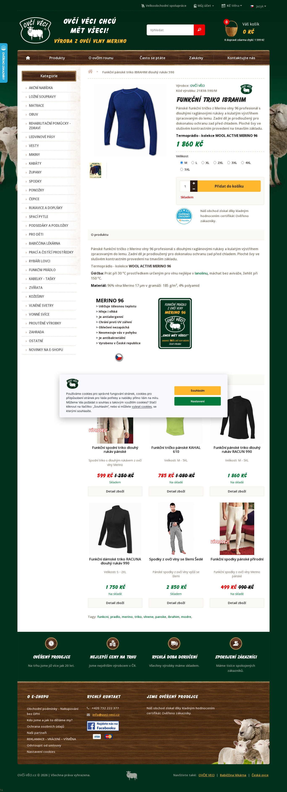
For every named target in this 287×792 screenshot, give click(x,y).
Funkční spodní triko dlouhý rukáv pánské (115, 449)
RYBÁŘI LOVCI (39, 261)
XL (207, 162)
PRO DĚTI (36, 234)
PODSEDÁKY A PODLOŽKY (48, 225)
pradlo (115, 617)
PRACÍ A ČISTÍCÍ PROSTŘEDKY (51, 252)
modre (186, 617)
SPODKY (35, 181)
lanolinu (201, 273)
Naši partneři (37, 733)
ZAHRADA (36, 332)
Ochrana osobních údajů (45, 726)
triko (138, 617)
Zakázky (196, 58)
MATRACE (36, 105)
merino (127, 617)
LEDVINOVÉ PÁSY (42, 137)
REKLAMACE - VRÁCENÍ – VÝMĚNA (51, 739)
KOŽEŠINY (36, 296)
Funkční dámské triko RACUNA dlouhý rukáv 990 (115, 561)
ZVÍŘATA (35, 287)
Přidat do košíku (229, 186)
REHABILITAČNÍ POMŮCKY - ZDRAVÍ (50, 125)
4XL (248, 162)
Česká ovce (260, 775)
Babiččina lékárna (233, 775)
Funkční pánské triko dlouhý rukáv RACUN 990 (237, 449)
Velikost (182, 156)
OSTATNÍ (36, 341)
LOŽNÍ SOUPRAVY (42, 96)
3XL (234, 162)
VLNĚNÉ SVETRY (41, 305)
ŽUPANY (35, 172)
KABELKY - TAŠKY (42, 278)
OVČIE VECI (207, 775)
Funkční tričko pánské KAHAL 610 (176, 449)
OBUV (33, 114)
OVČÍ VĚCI (197, 85)
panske (160, 617)
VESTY (34, 145)
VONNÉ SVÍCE (39, 314)
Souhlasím (198, 390)
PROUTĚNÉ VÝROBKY (45, 323)
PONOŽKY (36, 190)
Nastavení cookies (41, 751)
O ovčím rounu (101, 58)
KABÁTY (35, 163)
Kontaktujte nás (241, 58)
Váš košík (244, 28)
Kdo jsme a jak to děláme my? (49, 720)
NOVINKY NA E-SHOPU (46, 349)
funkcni (103, 617)
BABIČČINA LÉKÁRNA (44, 243)
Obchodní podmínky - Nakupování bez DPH (52, 711)
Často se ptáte (152, 58)
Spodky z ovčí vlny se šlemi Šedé (176, 559)
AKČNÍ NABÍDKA (41, 87)
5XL (187, 169)
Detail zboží (115, 491)
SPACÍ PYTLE (38, 216)
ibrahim (173, 617)
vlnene (149, 617)
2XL (220, 162)
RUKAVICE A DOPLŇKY (46, 207)
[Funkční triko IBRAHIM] (96, 170)
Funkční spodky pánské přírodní (237, 559)
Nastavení (197, 401)
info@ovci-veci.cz (106, 714)
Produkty (57, 58)
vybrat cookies (142, 406)
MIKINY (34, 154)
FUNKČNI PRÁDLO (42, 270)
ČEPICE (34, 199)
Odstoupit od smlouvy (44, 745)
